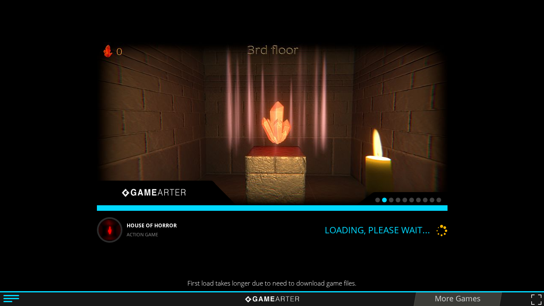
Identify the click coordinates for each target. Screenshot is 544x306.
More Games (458, 298)
